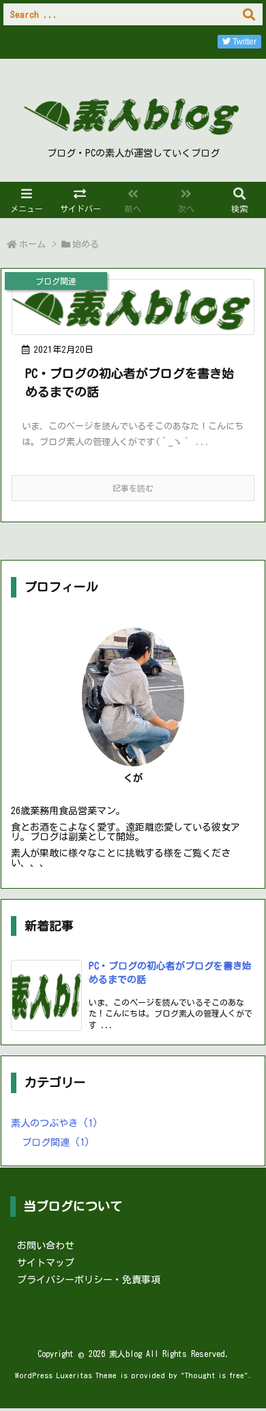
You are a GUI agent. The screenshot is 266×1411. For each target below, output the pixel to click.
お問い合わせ (45, 1245)
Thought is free (214, 1375)
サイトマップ (45, 1262)
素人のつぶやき (54, 1123)
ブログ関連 (56, 1142)
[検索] (249, 14)
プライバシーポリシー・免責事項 (88, 1280)
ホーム (32, 244)
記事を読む (133, 488)
